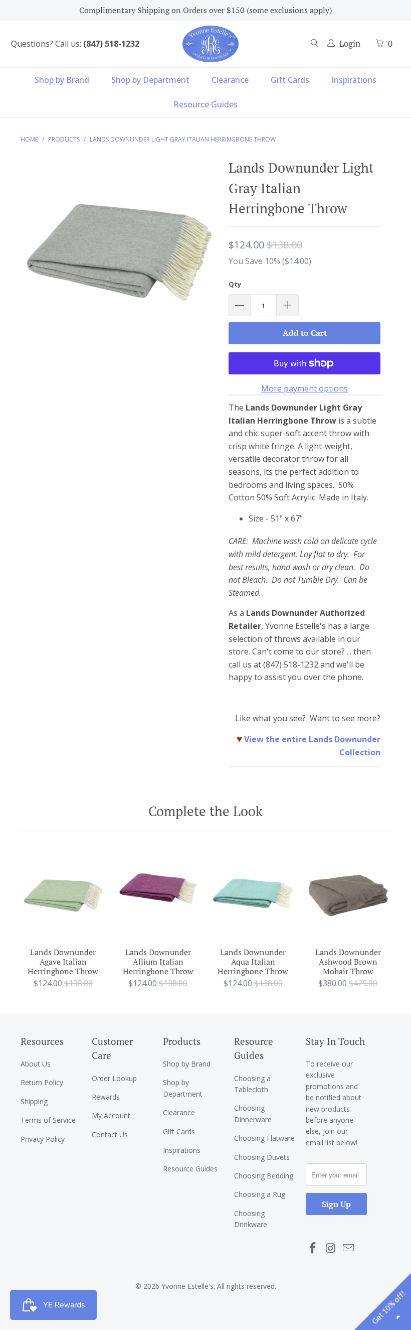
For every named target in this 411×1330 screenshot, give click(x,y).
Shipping (34, 1101)
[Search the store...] (315, 44)
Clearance (230, 79)
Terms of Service (48, 1120)
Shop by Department (150, 79)
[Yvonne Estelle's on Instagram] (330, 1248)
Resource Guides (205, 104)
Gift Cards (290, 79)
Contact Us (110, 1134)
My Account (111, 1115)
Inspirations (353, 79)
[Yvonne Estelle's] (210, 44)
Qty (235, 284)
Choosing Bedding (263, 1175)
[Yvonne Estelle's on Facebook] (313, 1248)
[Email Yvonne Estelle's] (348, 1248)
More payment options (304, 388)
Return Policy (42, 1082)
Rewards (106, 1097)
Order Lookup (114, 1078)
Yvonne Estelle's (187, 1286)
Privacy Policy (43, 1139)
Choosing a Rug (259, 1194)
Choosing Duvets (262, 1157)
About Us (36, 1064)
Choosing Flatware (264, 1138)
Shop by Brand (62, 79)
